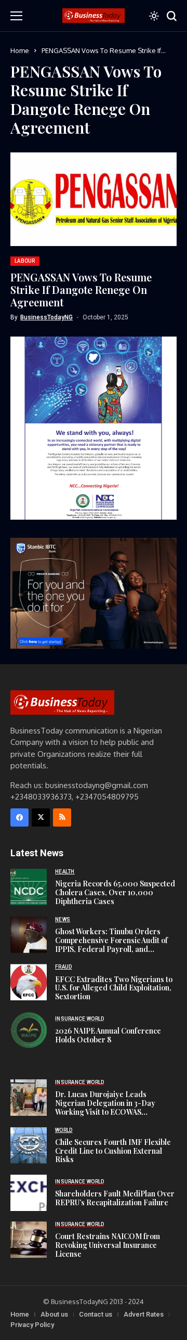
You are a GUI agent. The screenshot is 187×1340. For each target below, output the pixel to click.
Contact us (95, 1314)
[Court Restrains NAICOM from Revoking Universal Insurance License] (28, 1239)
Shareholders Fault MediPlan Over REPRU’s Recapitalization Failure (115, 1198)
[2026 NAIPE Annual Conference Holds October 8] (28, 1030)
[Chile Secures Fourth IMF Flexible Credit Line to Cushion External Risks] (28, 1145)
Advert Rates (144, 1314)
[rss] (62, 817)
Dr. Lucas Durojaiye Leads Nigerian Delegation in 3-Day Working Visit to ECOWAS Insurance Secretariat (105, 1107)
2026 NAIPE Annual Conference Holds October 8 (108, 1035)
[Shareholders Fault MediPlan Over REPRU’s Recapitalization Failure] (28, 1193)
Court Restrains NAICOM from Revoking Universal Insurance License (107, 1245)
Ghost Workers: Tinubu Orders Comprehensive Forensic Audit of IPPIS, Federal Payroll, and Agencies (111, 944)
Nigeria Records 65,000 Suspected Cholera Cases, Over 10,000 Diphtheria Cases (115, 892)
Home (19, 50)
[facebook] (19, 817)
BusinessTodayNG (46, 317)
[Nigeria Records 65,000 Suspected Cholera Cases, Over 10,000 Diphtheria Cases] (28, 887)
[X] (41, 817)
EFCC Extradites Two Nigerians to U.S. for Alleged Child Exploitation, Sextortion (113, 988)
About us (54, 1314)
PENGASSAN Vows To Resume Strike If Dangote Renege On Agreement (81, 289)
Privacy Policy (32, 1325)
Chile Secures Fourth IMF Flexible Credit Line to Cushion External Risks (113, 1151)
